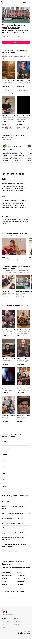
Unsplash (18, 598)
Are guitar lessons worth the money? (13, 513)
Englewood (4, 578)
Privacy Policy (18, 621)
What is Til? (5, 502)
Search (16, 42)
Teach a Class (5, 621)
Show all (16, 426)
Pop (4, 473)
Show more (20, 584)
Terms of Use (17, 624)
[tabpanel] (16, 578)
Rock (4, 467)
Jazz (4, 486)
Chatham (19, 572)
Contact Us (5, 627)
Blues (4, 460)
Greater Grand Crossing (7, 575)
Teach (24, 2)
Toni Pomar (12, 598)
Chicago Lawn (20, 581)
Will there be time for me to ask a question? (15, 528)
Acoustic (5, 480)
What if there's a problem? (10, 551)
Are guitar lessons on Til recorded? (12, 533)
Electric (5, 454)
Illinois (12, 591)
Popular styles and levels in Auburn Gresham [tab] (19, 567)
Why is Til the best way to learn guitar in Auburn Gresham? (14, 545)
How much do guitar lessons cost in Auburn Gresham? (15, 507)
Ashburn (4, 581)
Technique (6, 448)
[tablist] (16, 568)
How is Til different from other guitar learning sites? (13, 538)
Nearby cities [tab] (5, 567)
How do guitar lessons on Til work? (12, 523)
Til (2, 591)
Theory (5, 441)
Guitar (7, 591)
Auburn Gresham (6, 572)
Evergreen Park (21, 578)
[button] (28, 383)
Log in (29, 2)
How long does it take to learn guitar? (13, 518)
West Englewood (21, 575)
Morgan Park (5, 584)
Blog (3, 624)
